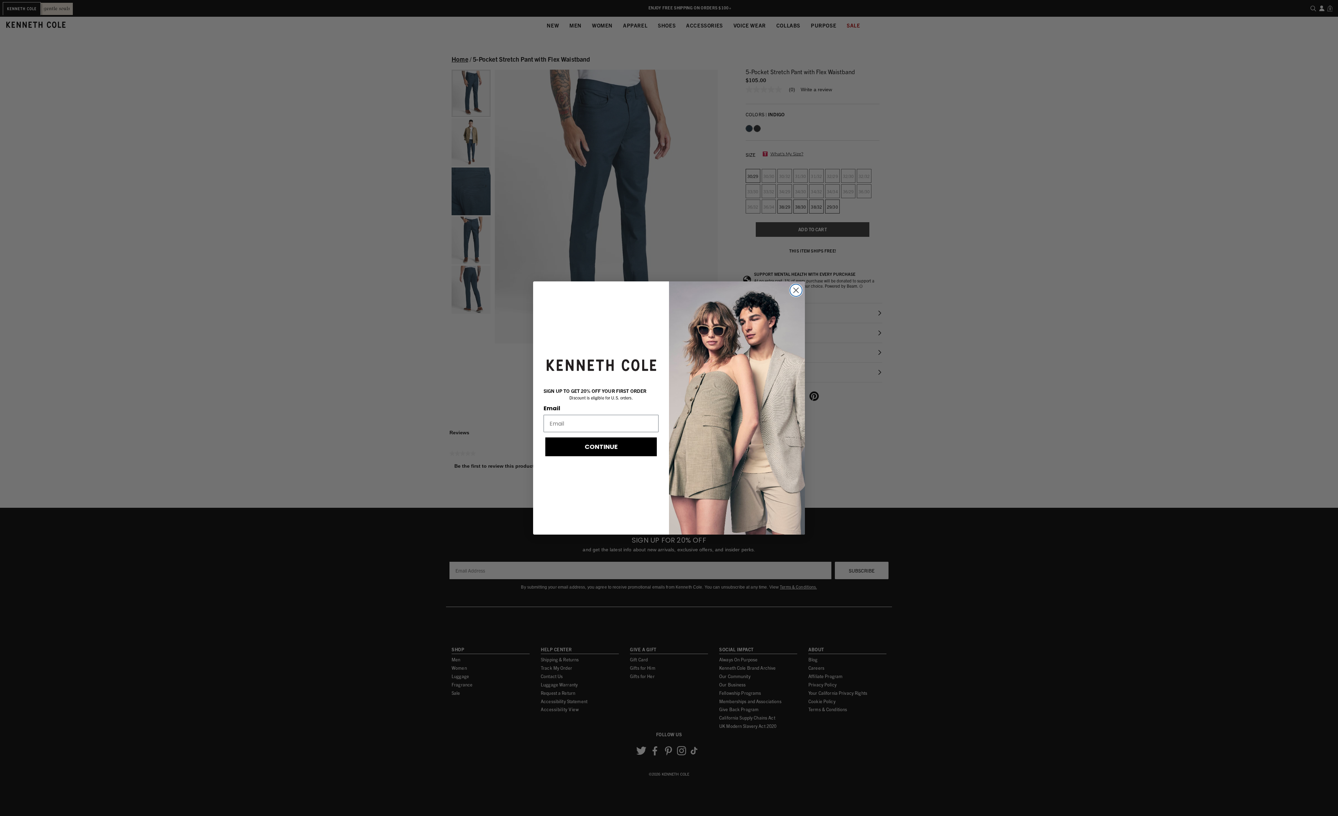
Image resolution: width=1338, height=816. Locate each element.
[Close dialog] (796, 290)
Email (552, 408)
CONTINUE (601, 446)
